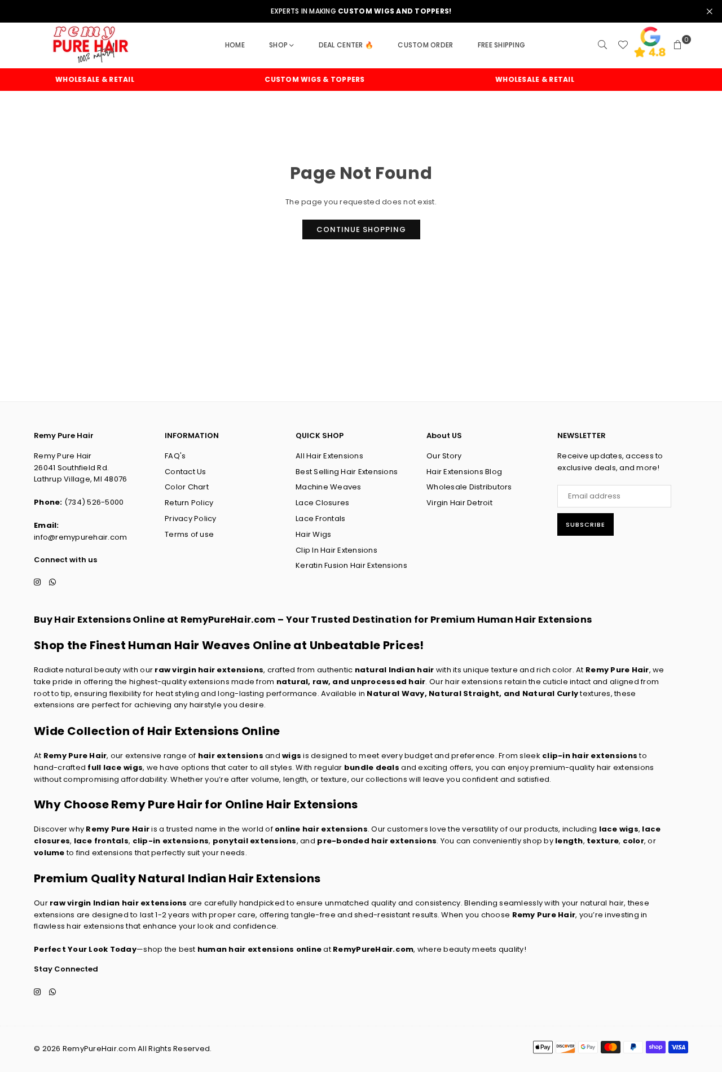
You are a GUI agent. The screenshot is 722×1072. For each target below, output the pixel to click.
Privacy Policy (191, 518)
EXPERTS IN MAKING (361, 11)
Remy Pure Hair (617, 669)
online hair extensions (321, 829)
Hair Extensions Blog (464, 471)
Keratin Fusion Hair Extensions (351, 565)
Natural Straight (464, 693)
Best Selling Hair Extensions (347, 471)
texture (603, 840)
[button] (678, 45)
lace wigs (619, 829)
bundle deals (371, 767)
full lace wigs (115, 767)
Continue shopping (361, 229)
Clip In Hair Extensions (336, 550)
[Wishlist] (623, 45)
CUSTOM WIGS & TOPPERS (302, 80)
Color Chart (187, 487)
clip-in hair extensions (589, 755)
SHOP (278, 45)
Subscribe (585, 524)
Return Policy (189, 502)
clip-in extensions (171, 840)
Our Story (443, 455)
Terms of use (189, 534)
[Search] (602, 45)
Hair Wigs (313, 534)
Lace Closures (322, 502)
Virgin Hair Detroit (459, 502)
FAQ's (175, 455)
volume (49, 852)
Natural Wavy (395, 693)
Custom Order (425, 45)
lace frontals (101, 840)
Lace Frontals (320, 518)
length (569, 840)
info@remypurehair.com (80, 537)
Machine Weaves (329, 487)
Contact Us (185, 471)
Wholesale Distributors (469, 487)
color (633, 840)
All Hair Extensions (329, 455)
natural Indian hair (394, 669)
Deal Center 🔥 (346, 45)
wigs (291, 755)
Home (235, 45)
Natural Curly (550, 693)
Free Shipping (501, 45)
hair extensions (230, 755)
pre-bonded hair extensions (377, 840)
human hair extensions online (259, 949)
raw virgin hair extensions (209, 669)
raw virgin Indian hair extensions (118, 903)
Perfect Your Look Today (85, 949)
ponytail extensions (255, 840)
